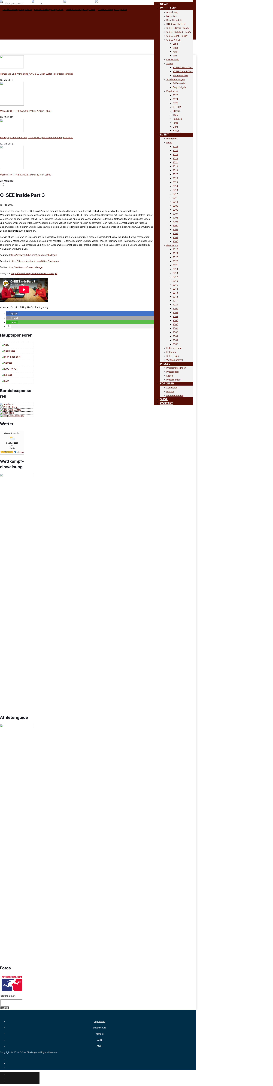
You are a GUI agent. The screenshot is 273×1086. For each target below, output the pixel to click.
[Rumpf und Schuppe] (12, 415)
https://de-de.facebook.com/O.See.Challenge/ (35, 261)
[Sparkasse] (8, 350)
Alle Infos (20, 452)
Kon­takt (99, 1033)
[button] (12, 313)
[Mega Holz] (7, 412)
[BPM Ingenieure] (11, 356)
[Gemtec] (7, 362)
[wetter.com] (6, 452)
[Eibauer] (7, 374)
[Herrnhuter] (7, 404)
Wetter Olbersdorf (12, 433)
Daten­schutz (99, 1027)
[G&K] (5, 344)
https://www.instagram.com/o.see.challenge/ (34, 273)
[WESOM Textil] (8, 407)
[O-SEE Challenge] (63, 14)
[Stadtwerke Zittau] (10, 409)
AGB (99, 1040)
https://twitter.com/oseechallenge (25, 267)
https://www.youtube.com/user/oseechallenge (33, 255)
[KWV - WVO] (9, 368)
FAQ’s (99, 1046)
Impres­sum (99, 1021)
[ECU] (5, 380)
